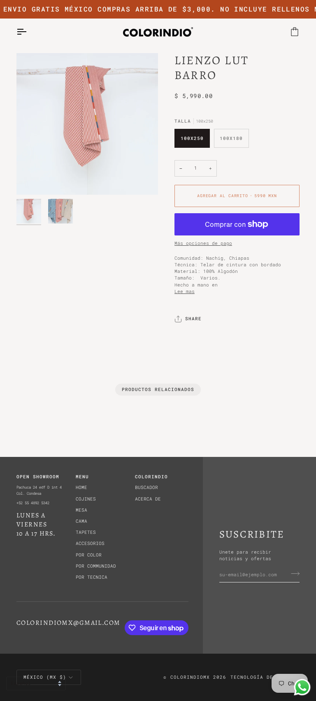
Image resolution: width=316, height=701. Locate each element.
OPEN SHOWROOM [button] (37, 476)
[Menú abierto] (28, 32)
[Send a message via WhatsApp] (302, 687)
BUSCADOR (146, 487)
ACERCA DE (148, 499)
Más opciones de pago (203, 243)
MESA (81, 510)
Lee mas (184, 291)
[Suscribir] (293, 573)
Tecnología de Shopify (265, 677)
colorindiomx (190, 677)
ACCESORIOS (90, 543)
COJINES (86, 499)
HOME (81, 487)
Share (193, 318)
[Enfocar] (87, 124)
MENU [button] (82, 476)
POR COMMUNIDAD (96, 566)
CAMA (81, 521)
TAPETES (86, 532)
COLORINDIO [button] (151, 476)
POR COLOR (89, 555)
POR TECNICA (91, 577)
